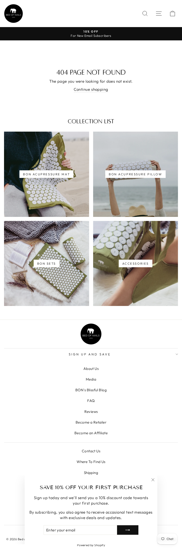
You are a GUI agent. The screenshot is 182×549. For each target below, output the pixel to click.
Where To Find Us (91, 461)
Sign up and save (90, 354)
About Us (91, 368)
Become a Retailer (91, 422)
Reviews (91, 411)
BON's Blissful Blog (91, 390)
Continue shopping (91, 89)
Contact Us (91, 451)
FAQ (91, 400)
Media (91, 379)
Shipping (91, 472)
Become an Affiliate (91, 433)
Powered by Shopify (91, 545)
